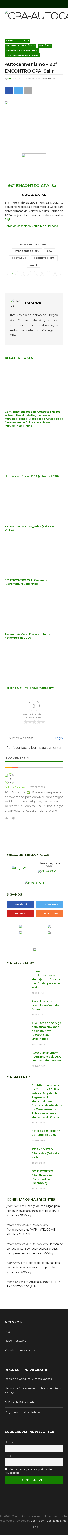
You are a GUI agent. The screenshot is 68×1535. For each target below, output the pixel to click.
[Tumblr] (52, 273)
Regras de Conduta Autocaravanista (28, 1379)
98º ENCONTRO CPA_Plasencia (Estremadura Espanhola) (26, 582)
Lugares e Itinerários (20, 45)
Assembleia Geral (33, 244)
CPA (49, 251)
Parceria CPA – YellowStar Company (29, 688)
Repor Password (15, 1340)
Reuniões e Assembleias (21, 50)
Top (35, 1527)
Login (58, 738)
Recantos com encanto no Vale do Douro (45, 1005)
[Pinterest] (39, 273)
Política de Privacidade (20, 1402)
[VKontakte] (58, 273)
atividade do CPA (27, 251)
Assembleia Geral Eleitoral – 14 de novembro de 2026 (27, 635)
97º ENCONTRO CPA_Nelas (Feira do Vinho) (45, 1153)
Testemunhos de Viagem (22, 55)
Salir (33, 265)
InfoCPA (13, 78)
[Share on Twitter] (18, 90)
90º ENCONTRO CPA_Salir (34, 185)
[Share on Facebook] (9, 90)
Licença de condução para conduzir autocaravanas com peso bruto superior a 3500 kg (33, 1210)
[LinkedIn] (45, 273)
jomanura (13, 1206)
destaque (19, 258)
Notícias (45, 45)
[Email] (19, 273)
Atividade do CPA (17, 40)
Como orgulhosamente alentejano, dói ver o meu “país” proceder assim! (46, 979)
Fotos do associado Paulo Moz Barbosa (31, 226)
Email (8, 1456)
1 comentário (46, 78)
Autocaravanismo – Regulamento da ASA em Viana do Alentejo (46, 1056)
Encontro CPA (44, 258)
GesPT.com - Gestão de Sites (48, 1520)
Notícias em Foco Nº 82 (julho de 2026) (32, 476)
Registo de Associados (20, 1350)
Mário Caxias (15, 787)
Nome (9, 1442)
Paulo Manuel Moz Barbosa (24, 1225)
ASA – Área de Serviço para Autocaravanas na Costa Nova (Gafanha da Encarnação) (46, 1031)
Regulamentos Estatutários (23, 1412)
